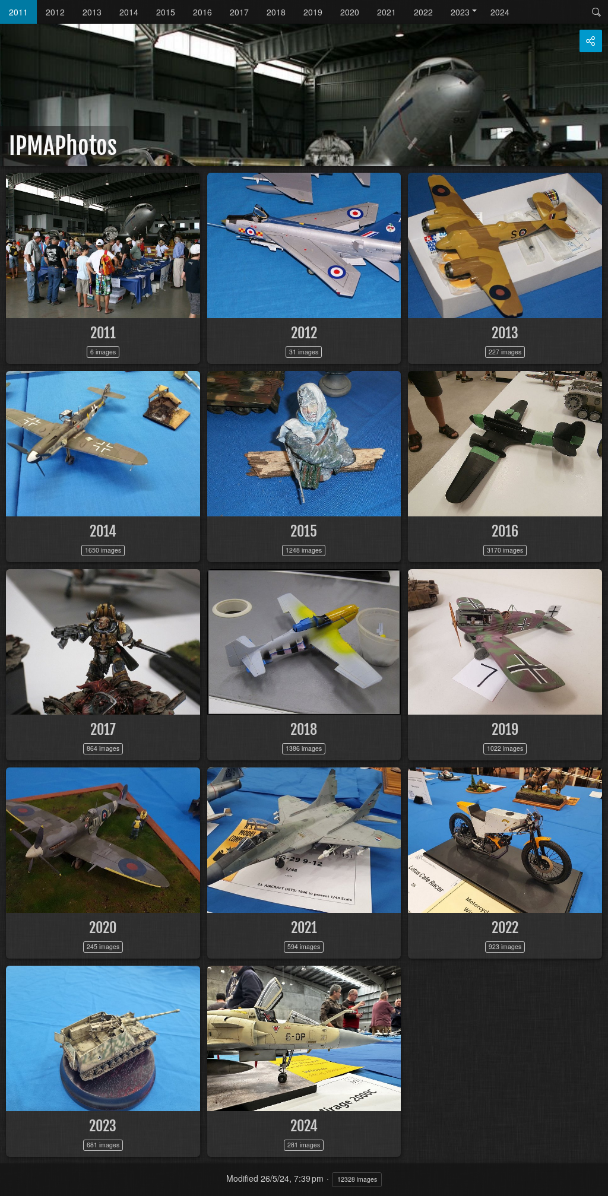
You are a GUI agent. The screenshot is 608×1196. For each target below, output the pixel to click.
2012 (55, 12)
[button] (14, 1182)
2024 (499, 12)
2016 (202, 12)
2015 (165, 12)
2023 (460, 12)
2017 (239, 12)
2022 (423, 12)
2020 (349, 12)
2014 (128, 12)
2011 (18, 12)
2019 (312, 12)
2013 (92, 12)
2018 (276, 12)
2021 (386, 12)
